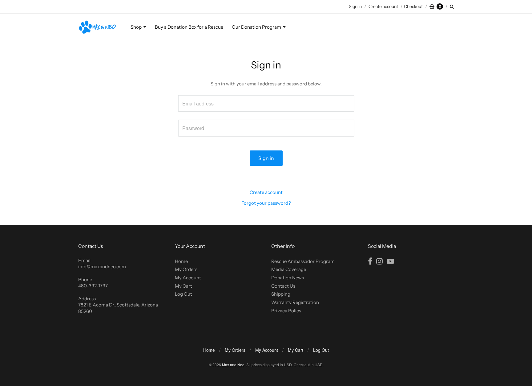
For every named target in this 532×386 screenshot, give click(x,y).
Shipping (280, 294)
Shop (136, 27)
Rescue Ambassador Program (303, 261)
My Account (188, 278)
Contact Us (283, 286)
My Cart (183, 286)
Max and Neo (233, 364)
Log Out (183, 294)
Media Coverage (288, 269)
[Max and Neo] (97, 27)
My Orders (186, 269)
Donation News (287, 278)
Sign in (355, 6)
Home (181, 261)
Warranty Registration (295, 302)
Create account (383, 6)
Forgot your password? (266, 203)
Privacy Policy (286, 311)
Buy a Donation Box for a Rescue (189, 27)
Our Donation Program (256, 27)
